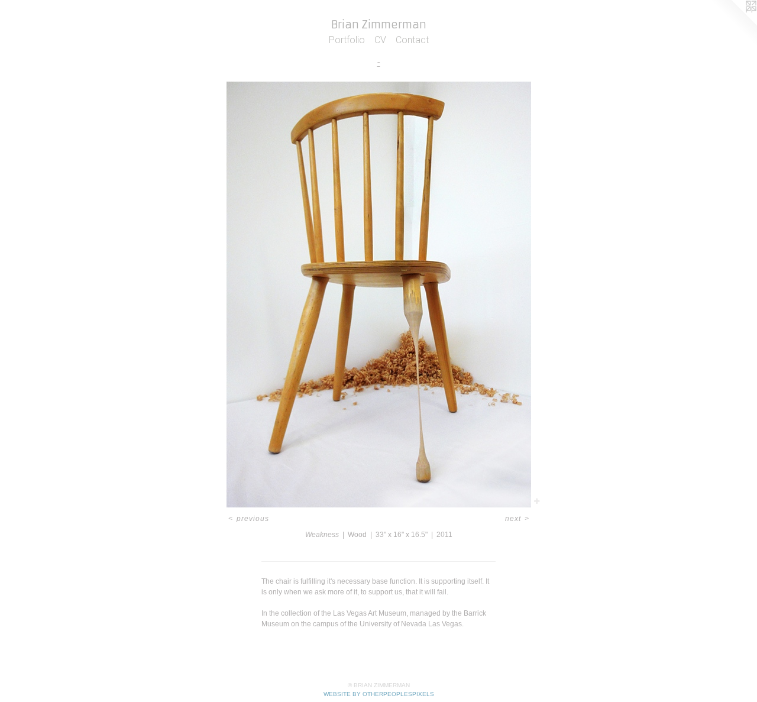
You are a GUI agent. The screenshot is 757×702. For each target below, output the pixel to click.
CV (380, 40)
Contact (412, 40)
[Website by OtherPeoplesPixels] (733, 23)
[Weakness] (379, 294)
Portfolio (347, 40)
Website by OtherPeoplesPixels (378, 694)
